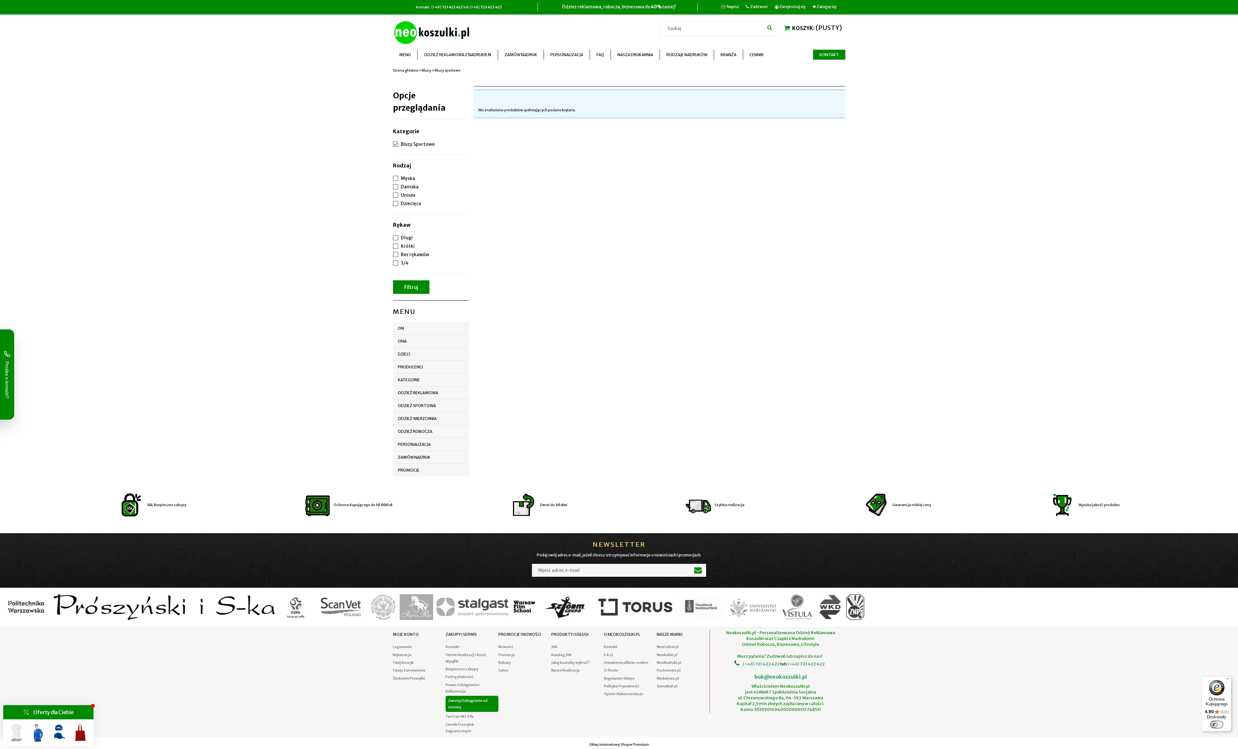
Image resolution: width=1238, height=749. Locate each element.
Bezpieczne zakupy (462, 669)
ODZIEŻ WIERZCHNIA (417, 418)
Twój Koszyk (403, 662)
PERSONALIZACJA (414, 444)
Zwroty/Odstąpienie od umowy (467, 703)
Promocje (408, 470)
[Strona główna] (433, 31)
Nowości (505, 646)
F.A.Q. (609, 655)
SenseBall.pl (667, 686)
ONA (402, 341)
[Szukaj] (769, 27)
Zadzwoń (759, 6)
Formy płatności (459, 676)
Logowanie (402, 646)
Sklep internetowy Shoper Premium (619, 744)
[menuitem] (405, 55)
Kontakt (452, 646)
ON (401, 328)
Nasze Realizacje (565, 670)
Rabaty (504, 662)
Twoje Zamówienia (409, 670)
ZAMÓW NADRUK (414, 457)
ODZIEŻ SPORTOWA (417, 405)
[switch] (1216, 724)
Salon (503, 670)
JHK (554, 646)
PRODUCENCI (410, 367)
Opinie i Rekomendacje (623, 694)
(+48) (748, 664)
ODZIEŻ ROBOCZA (415, 431)
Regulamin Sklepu (619, 678)
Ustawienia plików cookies (626, 662)
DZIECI (404, 354)
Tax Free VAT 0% (460, 716)
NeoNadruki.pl (669, 662)
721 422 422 (767, 664)
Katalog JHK (561, 655)
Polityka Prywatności (621, 686)
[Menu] (1228, 680)
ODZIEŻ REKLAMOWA (418, 392)
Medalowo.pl (668, 678)
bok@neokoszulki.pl (780, 677)
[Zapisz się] (698, 570)
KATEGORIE (409, 379)
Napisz (733, 6)
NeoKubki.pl (667, 655)
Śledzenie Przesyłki (409, 678)
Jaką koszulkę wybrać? (570, 662)
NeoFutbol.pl (668, 646)
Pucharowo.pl (669, 670)
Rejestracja (402, 655)
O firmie (611, 670)
